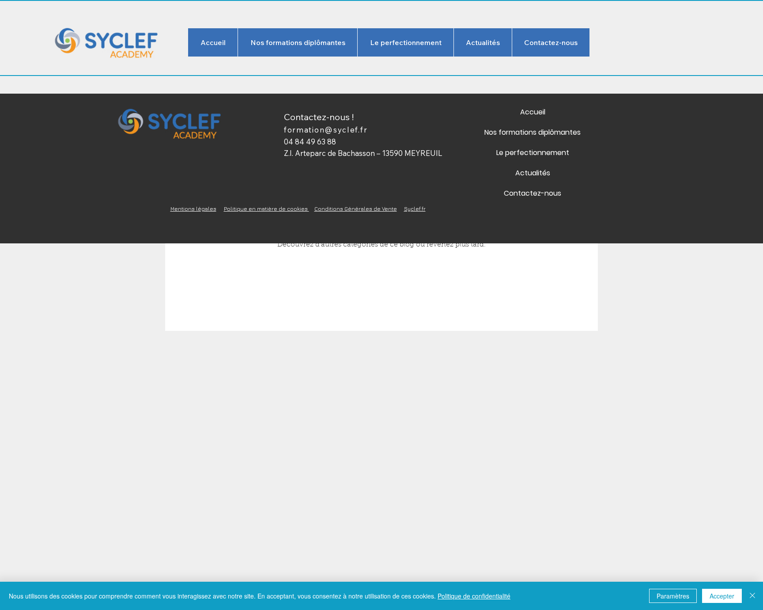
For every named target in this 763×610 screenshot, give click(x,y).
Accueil (532, 112)
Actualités (532, 173)
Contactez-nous (532, 193)
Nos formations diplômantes (532, 132)
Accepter (722, 595)
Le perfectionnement (532, 153)
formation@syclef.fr (325, 129)
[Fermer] (752, 596)
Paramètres (673, 595)
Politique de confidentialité (474, 595)
